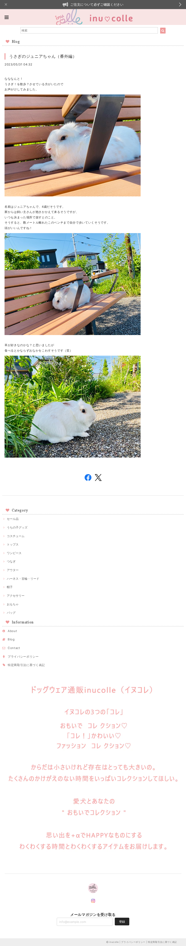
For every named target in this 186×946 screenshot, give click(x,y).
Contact (14, 648)
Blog (11, 639)
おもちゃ (13, 604)
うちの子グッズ (17, 527)
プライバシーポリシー (23, 656)
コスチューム (15, 536)
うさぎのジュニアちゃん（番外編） (43, 56)
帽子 (10, 587)
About (12, 631)
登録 (122, 921)
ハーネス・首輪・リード (23, 578)
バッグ (11, 612)
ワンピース (14, 553)
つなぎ (11, 561)
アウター (13, 570)
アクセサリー (15, 595)
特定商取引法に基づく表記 (26, 665)
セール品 (13, 519)
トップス (13, 544)
